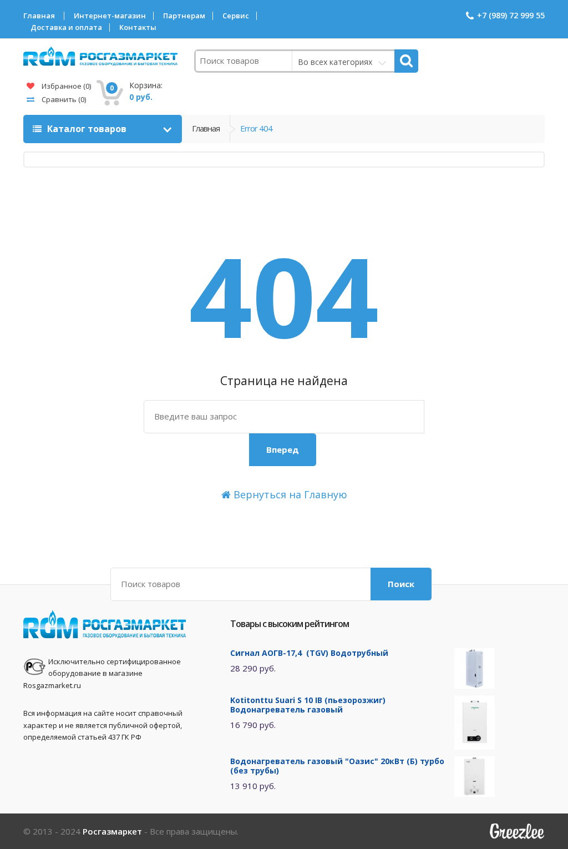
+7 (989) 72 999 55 (511, 15)
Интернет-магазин (110, 16)
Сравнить (63, 99)
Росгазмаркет (112, 831)
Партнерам (184, 16)
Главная (39, 16)
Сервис (235, 16)
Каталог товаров (87, 129)
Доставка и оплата (66, 27)
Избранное (65, 86)
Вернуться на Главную (289, 494)
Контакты (137, 27)
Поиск (401, 583)
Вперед (282, 449)
